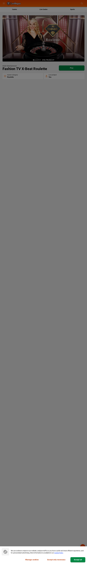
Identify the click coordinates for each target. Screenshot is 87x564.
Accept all (78, 560)
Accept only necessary (56, 560)
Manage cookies (32, 560)
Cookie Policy (58, 553)
